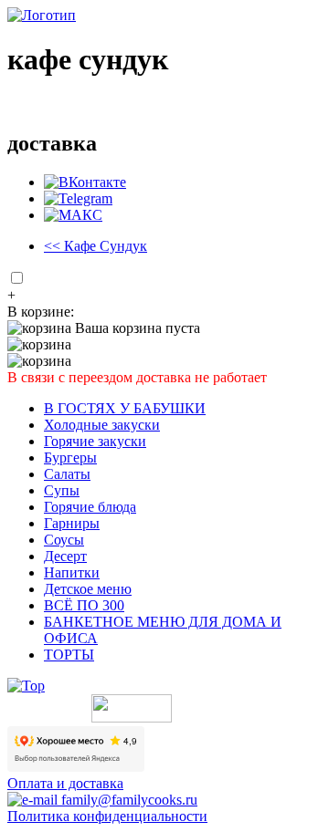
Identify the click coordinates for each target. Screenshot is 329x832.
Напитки (72, 572)
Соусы (64, 539)
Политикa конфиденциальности (107, 816)
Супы (62, 490)
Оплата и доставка (65, 783)
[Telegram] (78, 198)
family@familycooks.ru (127, 799)
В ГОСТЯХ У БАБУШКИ (125, 408)
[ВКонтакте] (85, 182)
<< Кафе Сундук (95, 246)
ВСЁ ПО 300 (84, 605)
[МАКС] (73, 215)
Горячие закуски (95, 441)
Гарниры (72, 523)
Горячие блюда (90, 507)
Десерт (65, 556)
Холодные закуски (102, 424)
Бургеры (70, 457)
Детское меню (88, 589)
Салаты (67, 474)
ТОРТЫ (69, 654)
